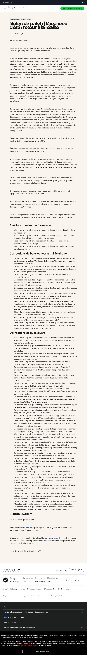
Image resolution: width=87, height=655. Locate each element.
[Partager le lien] (22, 34)
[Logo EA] (5, 580)
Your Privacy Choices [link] (16, 617)
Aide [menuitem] (5, 607)
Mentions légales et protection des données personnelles (26, 612)
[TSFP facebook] (5, 570)
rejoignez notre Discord (55, 538)
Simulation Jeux (63, 589)
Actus (23, 589)
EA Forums (29, 527)
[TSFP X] (9, 570)
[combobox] (61, 570)
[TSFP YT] (19, 570)
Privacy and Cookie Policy (27, 645)
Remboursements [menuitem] (10, 622)
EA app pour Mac (49, 589)
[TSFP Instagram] (14, 570)
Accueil (5, 589)
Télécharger (14, 589)
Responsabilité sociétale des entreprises (19, 627)
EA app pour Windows (34, 589)
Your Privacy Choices (43, 652)
